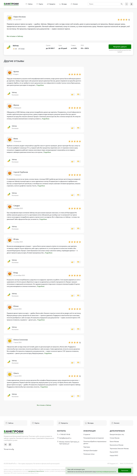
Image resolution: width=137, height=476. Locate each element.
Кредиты (52, 4)
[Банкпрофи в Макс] (10, 444)
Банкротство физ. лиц (117, 434)
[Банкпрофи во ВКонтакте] (5, 444)
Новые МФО (114, 455)
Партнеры (86, 447)
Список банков (114, 438)
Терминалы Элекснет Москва (119, 448)
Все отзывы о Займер (15, 36)
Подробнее (40, 85)
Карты (41, 4)
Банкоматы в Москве (116, 445)
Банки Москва (114, 441)
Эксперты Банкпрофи (90, 450)
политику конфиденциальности (106, 471)
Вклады (64, 4)
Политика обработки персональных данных (94, 442)
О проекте (86, 434)
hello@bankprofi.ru (65, 438)
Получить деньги (120, 47)
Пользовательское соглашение (93, 438)
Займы (30, 4)
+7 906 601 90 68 (64, 434)
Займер (16, 45)
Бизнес (75, 4)
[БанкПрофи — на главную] (11, 4)
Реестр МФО (114, 452)
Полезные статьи (88, 454)
